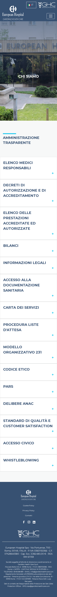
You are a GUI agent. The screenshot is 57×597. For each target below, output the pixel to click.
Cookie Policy (28, 505)
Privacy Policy (28, 510)
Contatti (28, 515)
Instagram (29, 523)
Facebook (24, 523)
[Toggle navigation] (51, 16)
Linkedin (34, 523)
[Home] (28, 495)
